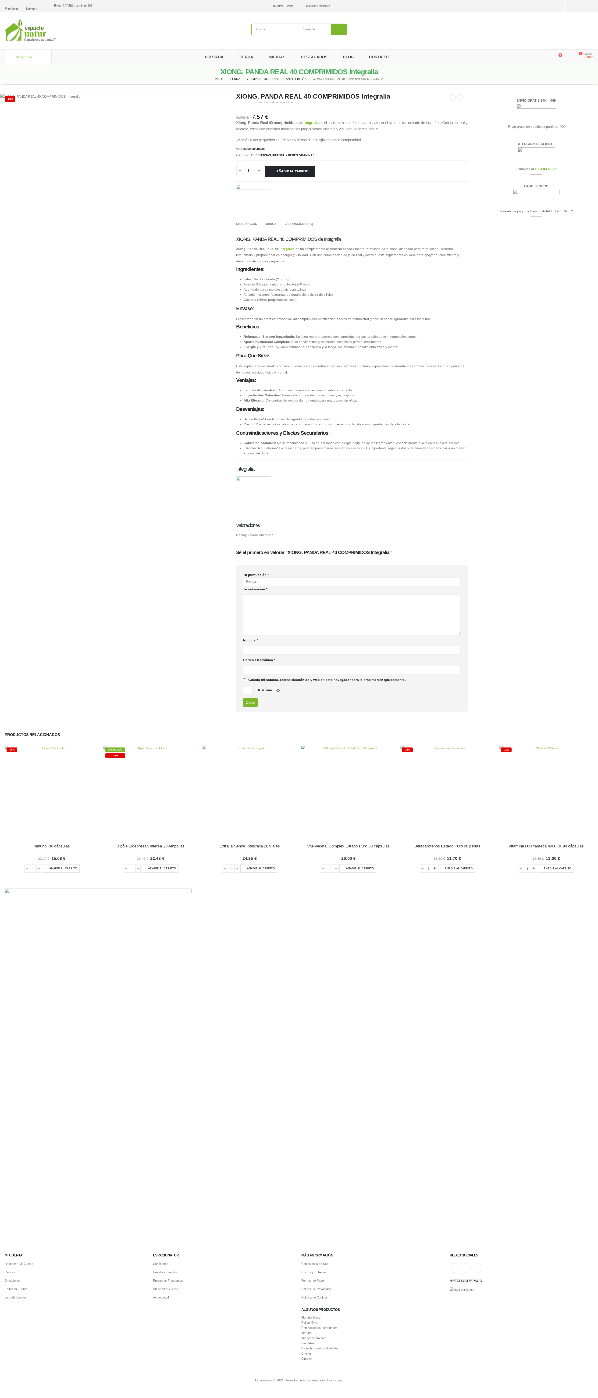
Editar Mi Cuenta (16, 1289)
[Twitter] (582, 6)
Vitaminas (306, 155)
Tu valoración (255, 589)
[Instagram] (574, 6)
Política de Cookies (314, 1297)
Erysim (306, 1353)
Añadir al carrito (292, 171)
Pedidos (10, 1272)
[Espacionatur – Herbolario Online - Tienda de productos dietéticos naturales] (30, 30)
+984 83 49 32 (545, 169)
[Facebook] (590, 6)
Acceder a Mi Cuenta (19, 1264)
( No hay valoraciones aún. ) (276, 102)
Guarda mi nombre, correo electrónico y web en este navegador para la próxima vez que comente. (327, 680)
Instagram (454, 1268)
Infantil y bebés (285, 155)
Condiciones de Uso (314, 1264)
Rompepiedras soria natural (319, 1328)
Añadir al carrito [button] (63, 868)
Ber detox (307, 1343)
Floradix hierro (310, 1317)
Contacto (379, 57)
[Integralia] (253, 202)
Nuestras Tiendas (283, 5)
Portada (214, 57)
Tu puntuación (256, 575)
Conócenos (160, 1264)
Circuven (307, 1358)
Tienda (246, 57)
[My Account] (568, 57)
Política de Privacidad (316, 1289)
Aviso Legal (161, 1297)
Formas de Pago (312, 1280)
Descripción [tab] (246, 224)
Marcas (277, 57)
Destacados (314, 57)
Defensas (263, 155)
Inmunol (306, 1333)
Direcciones (13, 1280)
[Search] (339, 29)
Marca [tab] (270, 224)
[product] (250, 793)
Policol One (309, 1322)
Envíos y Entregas (314, 1272)
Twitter (466, 1268)
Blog (348, 57)
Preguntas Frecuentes (317, 5)
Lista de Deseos (16, 1297)
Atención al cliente (165, 1289)
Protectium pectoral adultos (319, 1348)
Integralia (310, 123)
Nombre (250, 640)
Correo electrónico (259, 660)
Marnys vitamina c (313, 1338)
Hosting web (335, 1380)
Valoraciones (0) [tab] (299, 224)
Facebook (477, 1268)
